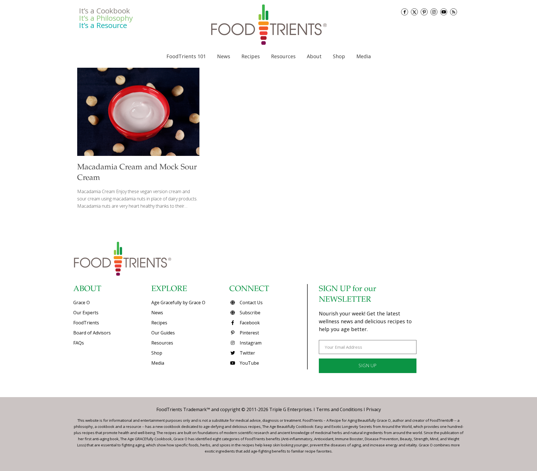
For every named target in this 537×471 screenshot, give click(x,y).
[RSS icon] (453, 11)
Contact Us (251, 302)
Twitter (247, 353)
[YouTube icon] (443, 11)
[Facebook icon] (404, 11)
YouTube (249, 363)
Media (157, 363)
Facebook (249, 323)
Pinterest (249, 333)
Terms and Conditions (339, 409)
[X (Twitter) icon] (414, 11)
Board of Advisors (92, 333)
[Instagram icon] (433, 11)
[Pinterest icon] (424, 11)
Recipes (159, 323)
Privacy (373, 409)
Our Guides (163, 333)
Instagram (250, 343)
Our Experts (85, 313)
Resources (162, 343)
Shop (156, 353)
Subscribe (249, 313)
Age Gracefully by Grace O (178, 302)
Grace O (81, 302)
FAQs (78, 343)
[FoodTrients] (268, 24)
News (157, 313)
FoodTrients (86, 323)
